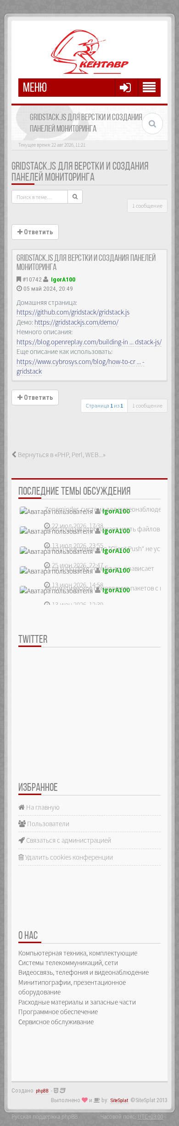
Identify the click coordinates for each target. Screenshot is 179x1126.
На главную (42, 807)
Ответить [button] (37, 232)
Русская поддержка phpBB (44, 1116)
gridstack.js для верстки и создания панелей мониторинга (79, 172)
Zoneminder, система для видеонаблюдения (108, 509)
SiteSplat (119, 1101)
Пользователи (47, 823)
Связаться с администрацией (68, 840)
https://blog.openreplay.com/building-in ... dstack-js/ (89, 341)
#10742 (32, 279)
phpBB (42, 1091)
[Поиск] (75, 197)
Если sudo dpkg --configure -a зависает (99, 568)
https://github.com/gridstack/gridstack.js (73, 312)
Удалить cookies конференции (68, 857)
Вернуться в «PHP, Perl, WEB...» (61, 454)
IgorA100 (63, 279)
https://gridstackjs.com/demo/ (76, 322)
